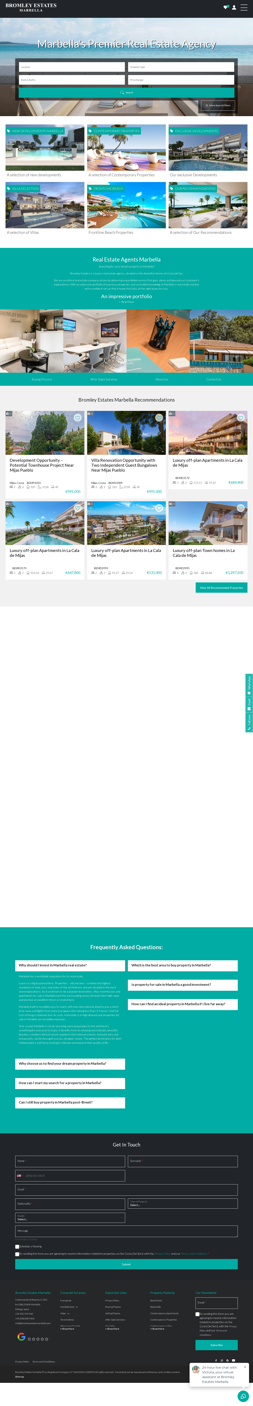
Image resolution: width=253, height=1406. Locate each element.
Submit (126, 1159)
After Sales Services (103, 379)
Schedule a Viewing (30, 1141)
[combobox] (20, 1070)
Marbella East (67, 1201)
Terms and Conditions (194, 1148)
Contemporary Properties (163, 1214)
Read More (126, 671)
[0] (225, 7)
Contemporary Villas (161, 1220)
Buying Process (42, 379)
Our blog (110, 1220)
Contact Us (213, 379)
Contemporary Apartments (164, 1208)
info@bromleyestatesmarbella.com (33, 1217)
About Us (162, 379)
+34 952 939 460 (24, 1208)
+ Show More (67, 1223)
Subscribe (217, 1239)
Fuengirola (65, 1195)
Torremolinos (67, 1214)
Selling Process (112, 1208)
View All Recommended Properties (221, 587)
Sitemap (19, 1271)
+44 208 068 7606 (24, 1213)
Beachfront (156, 1195)
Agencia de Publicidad (226, 1266)
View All (127, 695)
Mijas (63, 1208)
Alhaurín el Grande (70, 1220)
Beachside (155, 1201)
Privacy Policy (162, 1148)
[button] (17, 669)
